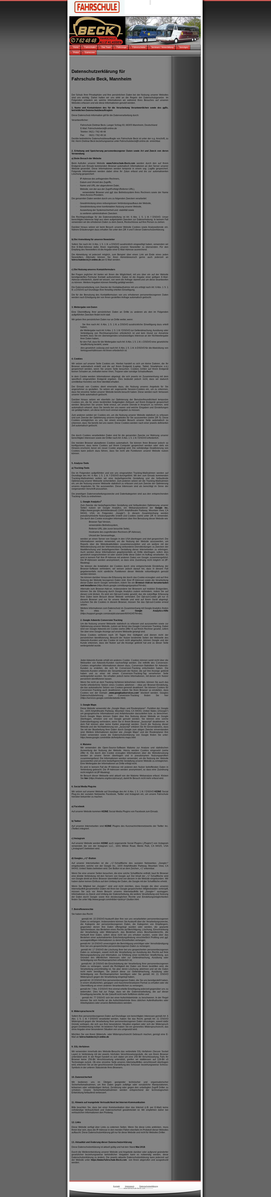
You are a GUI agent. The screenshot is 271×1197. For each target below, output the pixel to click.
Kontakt (116, 1186)
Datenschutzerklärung (148, 1186)
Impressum (129, 1186)
